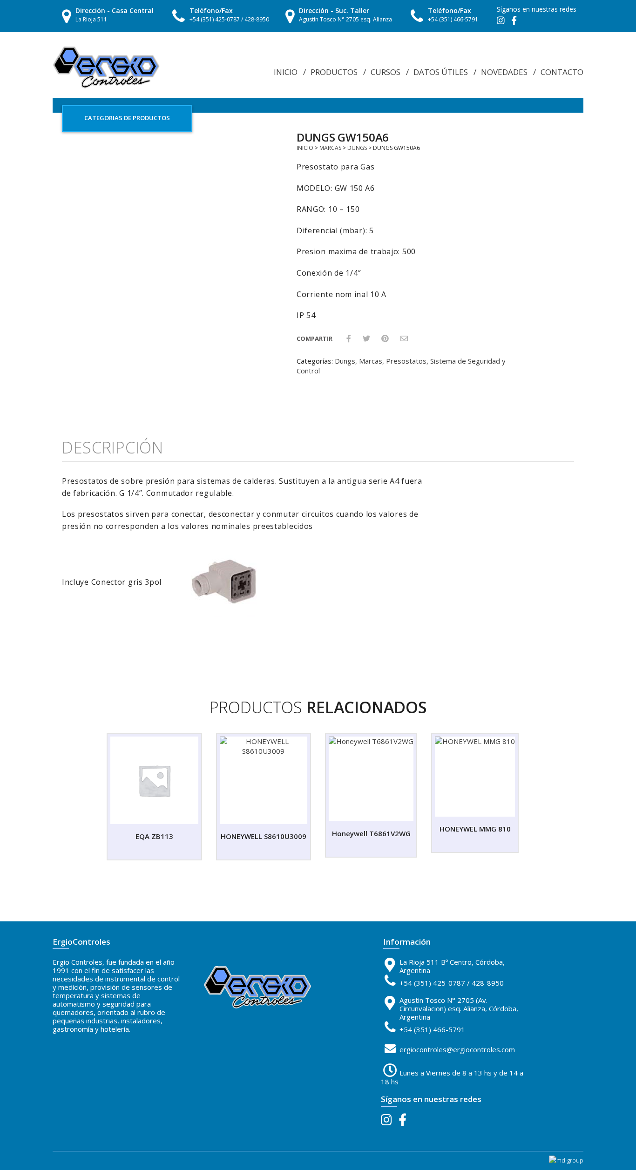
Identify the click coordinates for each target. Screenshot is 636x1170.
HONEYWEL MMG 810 (475, 828)
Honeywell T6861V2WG (371, 833)
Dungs (357, 148)
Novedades (504, 72)
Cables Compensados (447, 79)
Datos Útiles (440, 72)
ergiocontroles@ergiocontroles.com (457, 1049)
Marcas (330, 148)
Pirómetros (434, 90)
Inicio (286, 72)
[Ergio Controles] (106, 66)
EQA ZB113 (154, 836)
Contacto (562, 72)
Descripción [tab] (112, 447)
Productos (334, 72)
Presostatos (406, 360)
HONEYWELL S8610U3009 (263, 836)
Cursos (385, 72)
